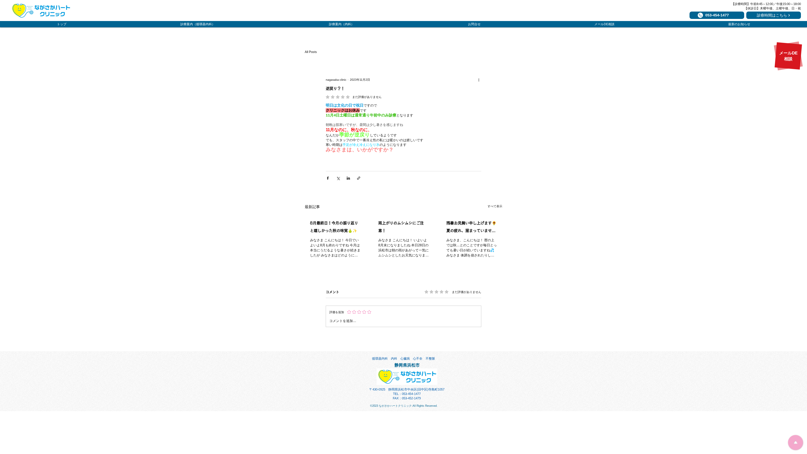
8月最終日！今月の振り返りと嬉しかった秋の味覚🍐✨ (334, 226)
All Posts (311, 52)
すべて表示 (495, 206)
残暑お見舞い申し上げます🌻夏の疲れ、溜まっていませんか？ (471, 227)
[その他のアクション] (478, 79)
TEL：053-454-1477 (407, 394)
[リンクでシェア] (359, 178)
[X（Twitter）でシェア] (338, 178)
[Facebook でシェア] (328, 178)
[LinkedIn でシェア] (348, 178)
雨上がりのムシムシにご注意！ (401, 226)
